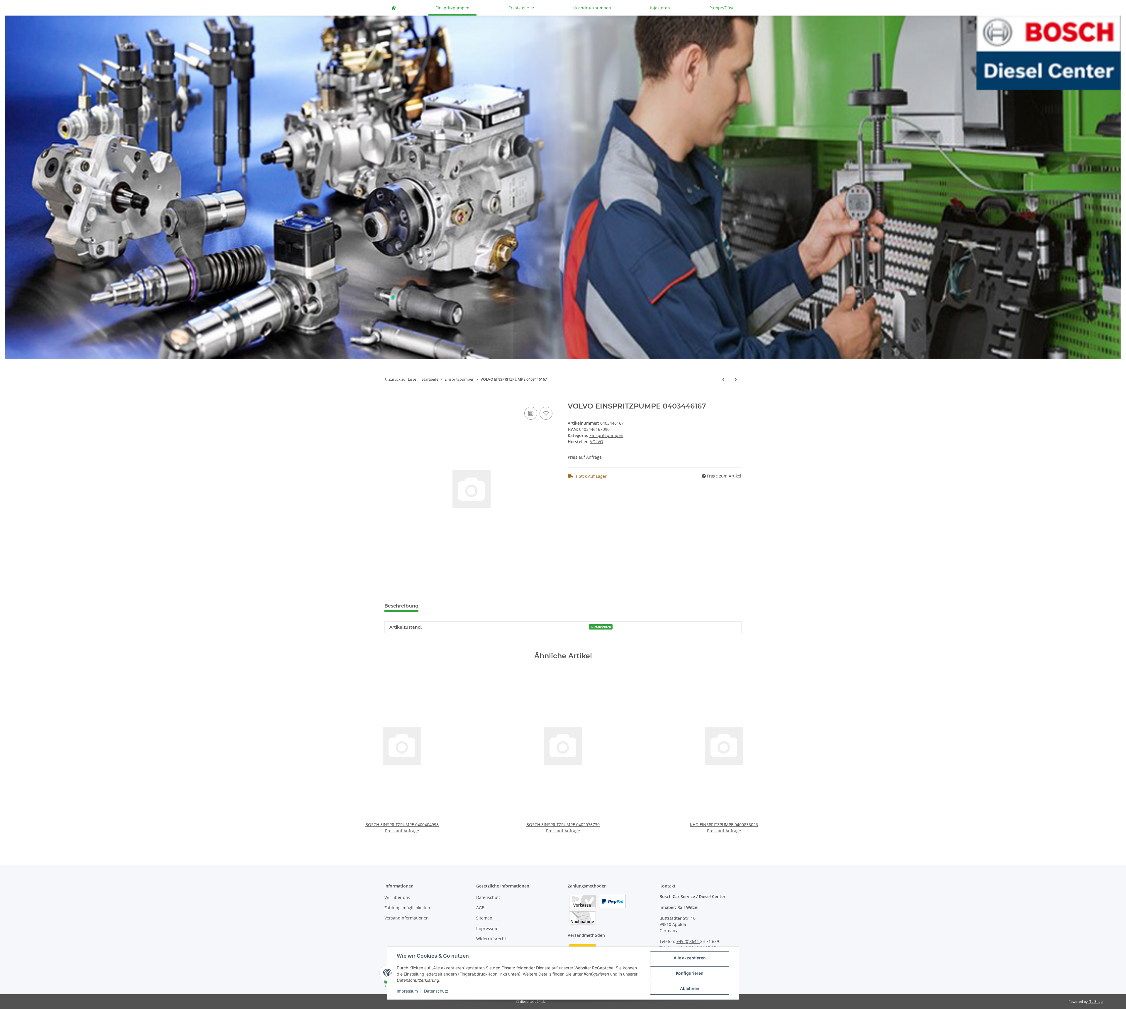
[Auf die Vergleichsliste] (530, 413)
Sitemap (484, 918)
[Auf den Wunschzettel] (546, 413)
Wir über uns (397, 897)
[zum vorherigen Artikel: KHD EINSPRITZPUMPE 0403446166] (724, 379)
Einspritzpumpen (606, 435)
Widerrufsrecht (491, 938)
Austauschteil (601, 627)
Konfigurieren (689, 973)
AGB (480, 907)
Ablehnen (689, 988)
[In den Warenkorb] (389, 399)
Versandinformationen (406, 918)
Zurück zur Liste (402, 379)
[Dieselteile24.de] (393, 8)
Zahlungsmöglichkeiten (407, 907)
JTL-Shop (1095, 1001)
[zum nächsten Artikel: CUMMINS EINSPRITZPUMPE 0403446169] (736, 379)
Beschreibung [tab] (401, 606)
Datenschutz (436, 990)
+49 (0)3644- (688, 941)
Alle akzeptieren (690, 957)
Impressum (407, 990)
